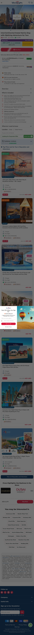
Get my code (8, 323)
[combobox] (2, 321)
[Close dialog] (33, 307)
